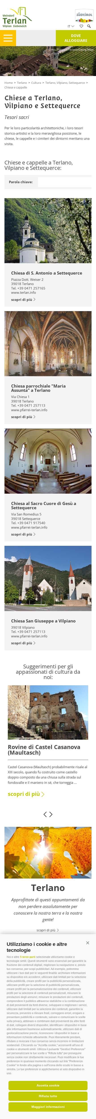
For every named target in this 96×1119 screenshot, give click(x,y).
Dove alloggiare (76, 38)
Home (8, 83)
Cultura (36, 83)
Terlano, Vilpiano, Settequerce (65, 83)
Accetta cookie (48, 1085)
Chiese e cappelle (15, 87)
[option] (48, 744)
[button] (87, 943)
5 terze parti (27, 957)
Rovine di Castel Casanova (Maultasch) (44, 749)
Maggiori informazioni (48, 1107)
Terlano (22, 83)
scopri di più (21, 299)
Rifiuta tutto (48, 1096)
